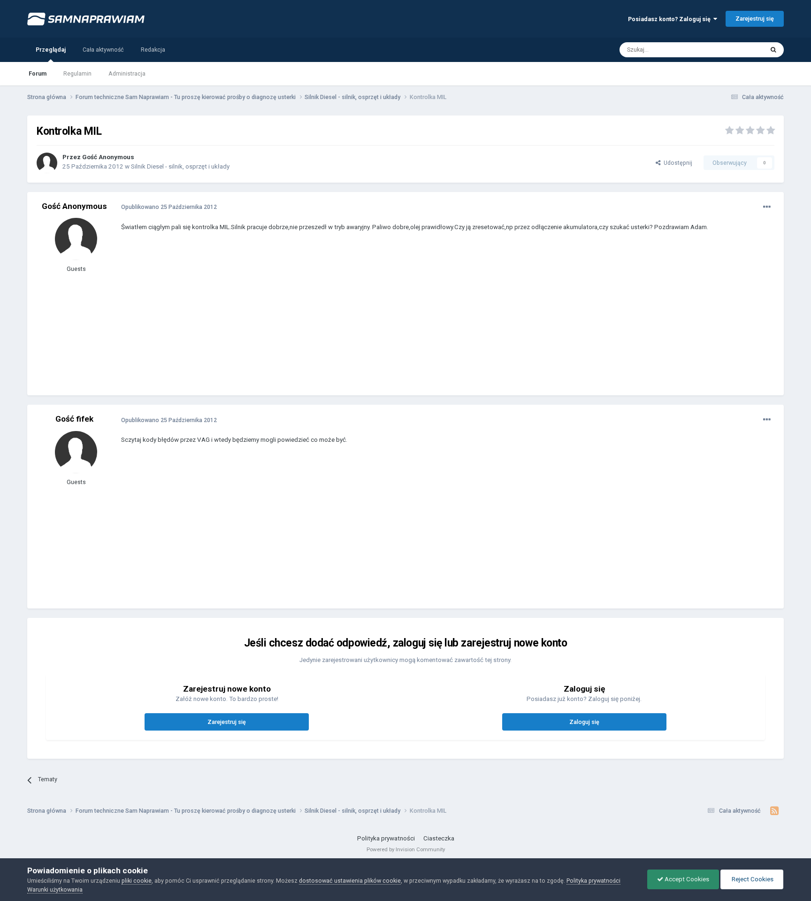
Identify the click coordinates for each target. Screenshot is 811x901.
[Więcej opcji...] (766, 207)
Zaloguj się (584, 721)
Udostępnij (676, 162)
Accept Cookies (686, 879)
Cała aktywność (103, 49)
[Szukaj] (773, 49)
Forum (37, 73)
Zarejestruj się (754, 18)
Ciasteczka (438, 838)
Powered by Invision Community (406, 849)
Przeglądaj (51, 49)
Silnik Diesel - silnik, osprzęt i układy (180, 166)
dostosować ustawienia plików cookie (350, 880)
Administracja (126, 73)
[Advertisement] (292, 320)
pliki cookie (137, 880)
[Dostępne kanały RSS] (774, 811)
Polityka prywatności (386, 838)
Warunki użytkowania (55, 889)
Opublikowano (169, 206)
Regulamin (77, 73)
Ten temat (738, 49)
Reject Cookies (751, 879)
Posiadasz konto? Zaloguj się (670, 19)
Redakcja (153, 49)
